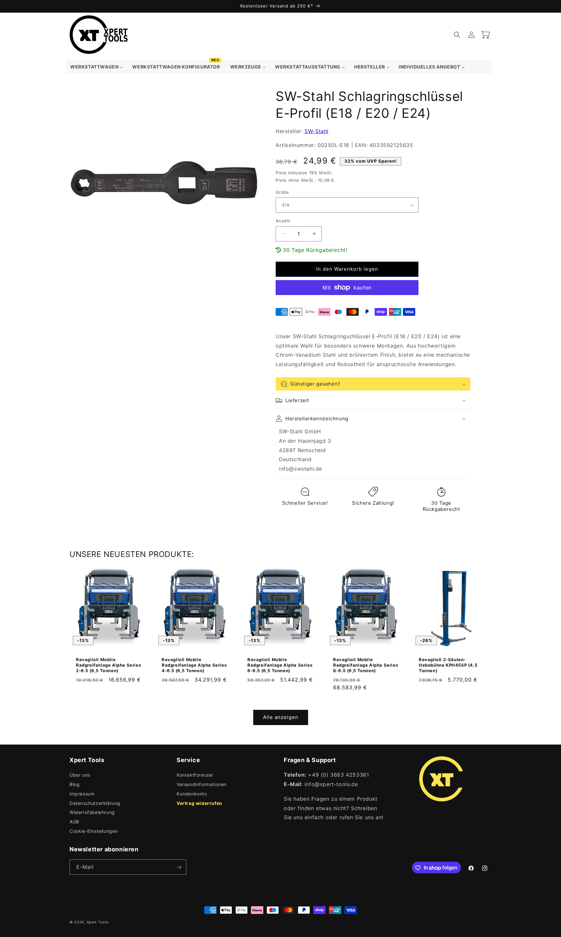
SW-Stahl (317, 131)
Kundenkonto (192, 793)
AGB (74, 822)
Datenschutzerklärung (94, 803)
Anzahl (283, 220)
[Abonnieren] (179, 867)
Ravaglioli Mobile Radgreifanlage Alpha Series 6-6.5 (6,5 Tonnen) (279, 665)
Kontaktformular (195, 775)
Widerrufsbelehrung (92, 812)
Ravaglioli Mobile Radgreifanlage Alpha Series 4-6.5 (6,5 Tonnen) (194, 665)
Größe (282, 192)
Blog (74, 784)
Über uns (79, 775)
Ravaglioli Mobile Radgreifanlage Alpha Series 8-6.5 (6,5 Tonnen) (365, 665)
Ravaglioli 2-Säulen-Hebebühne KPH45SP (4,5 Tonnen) (448, 665)
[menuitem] (97, 67)
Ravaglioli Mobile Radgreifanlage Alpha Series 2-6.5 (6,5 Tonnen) (108, 665)
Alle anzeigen (280, 717)
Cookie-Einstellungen (93, 831)
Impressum (81, 793)
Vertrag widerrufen (199, 803)
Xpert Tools (98, 922)
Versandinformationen (202, 784)
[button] (457, 35)
